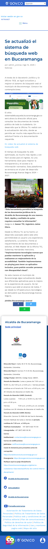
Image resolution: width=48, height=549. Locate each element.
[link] (14, 5)
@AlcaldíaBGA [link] (14, 488)
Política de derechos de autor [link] (18, 522)
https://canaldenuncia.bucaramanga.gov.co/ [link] (20, 455)
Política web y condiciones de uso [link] (29, 516)
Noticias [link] (8, 68)
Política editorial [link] (11, 519)
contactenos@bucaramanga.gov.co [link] (27, 437)
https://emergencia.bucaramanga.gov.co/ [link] (29, 458)
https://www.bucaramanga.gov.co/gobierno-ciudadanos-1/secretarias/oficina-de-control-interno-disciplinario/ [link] (24, 468)
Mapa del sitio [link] (30, 528)
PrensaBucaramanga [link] (16, 506)
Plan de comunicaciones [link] (32, 519)
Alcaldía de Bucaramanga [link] (18, 479)
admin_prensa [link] (15, 65)
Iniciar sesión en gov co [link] (12, 16)
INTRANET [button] (5, 19)
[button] (41, 23)
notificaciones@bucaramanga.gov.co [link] (26, 444)
